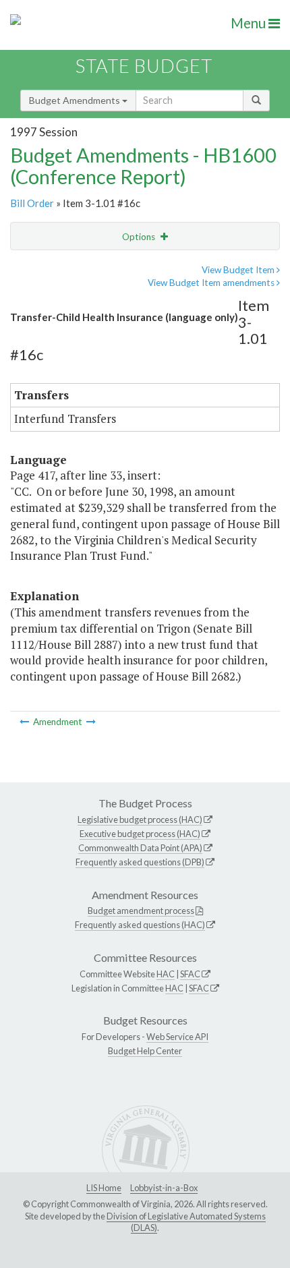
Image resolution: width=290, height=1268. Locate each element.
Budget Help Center (145, 1050)
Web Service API (177, 1036)
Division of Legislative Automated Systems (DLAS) (186, 1222)
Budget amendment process (141, 910)
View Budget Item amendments (212, 282)
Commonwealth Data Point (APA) (140, 847)
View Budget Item (239, 269)
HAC (165, 974)
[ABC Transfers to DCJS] (91, 721)
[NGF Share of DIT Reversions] (25, 721)
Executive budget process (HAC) (140, 833)
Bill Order (32, 203)
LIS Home (103, 1187)
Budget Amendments (75, 100)
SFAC (190, 974)
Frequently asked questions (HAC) (140, 924)
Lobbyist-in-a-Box (164, 1187)
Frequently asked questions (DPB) (140, 862)
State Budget (144, 66)
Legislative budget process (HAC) (140, 819)
